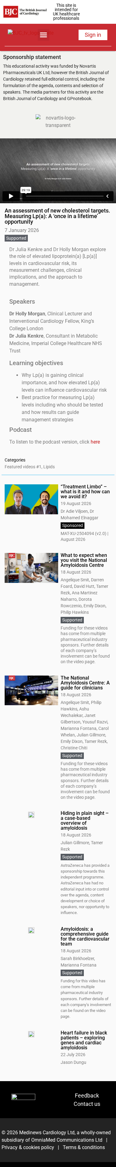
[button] (43, 35)
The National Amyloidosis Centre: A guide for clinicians (85, 683)
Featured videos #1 (23, 466)
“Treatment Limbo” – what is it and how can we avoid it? (85, 491)
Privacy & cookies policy (28, 1147)
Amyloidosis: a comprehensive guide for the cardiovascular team (85, 936)
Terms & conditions (83, 1147)
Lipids (49, 466)
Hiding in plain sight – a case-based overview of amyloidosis (85, 820)
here (95, 442)
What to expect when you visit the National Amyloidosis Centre (84, 560)
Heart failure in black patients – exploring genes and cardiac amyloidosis (84, 1040)
